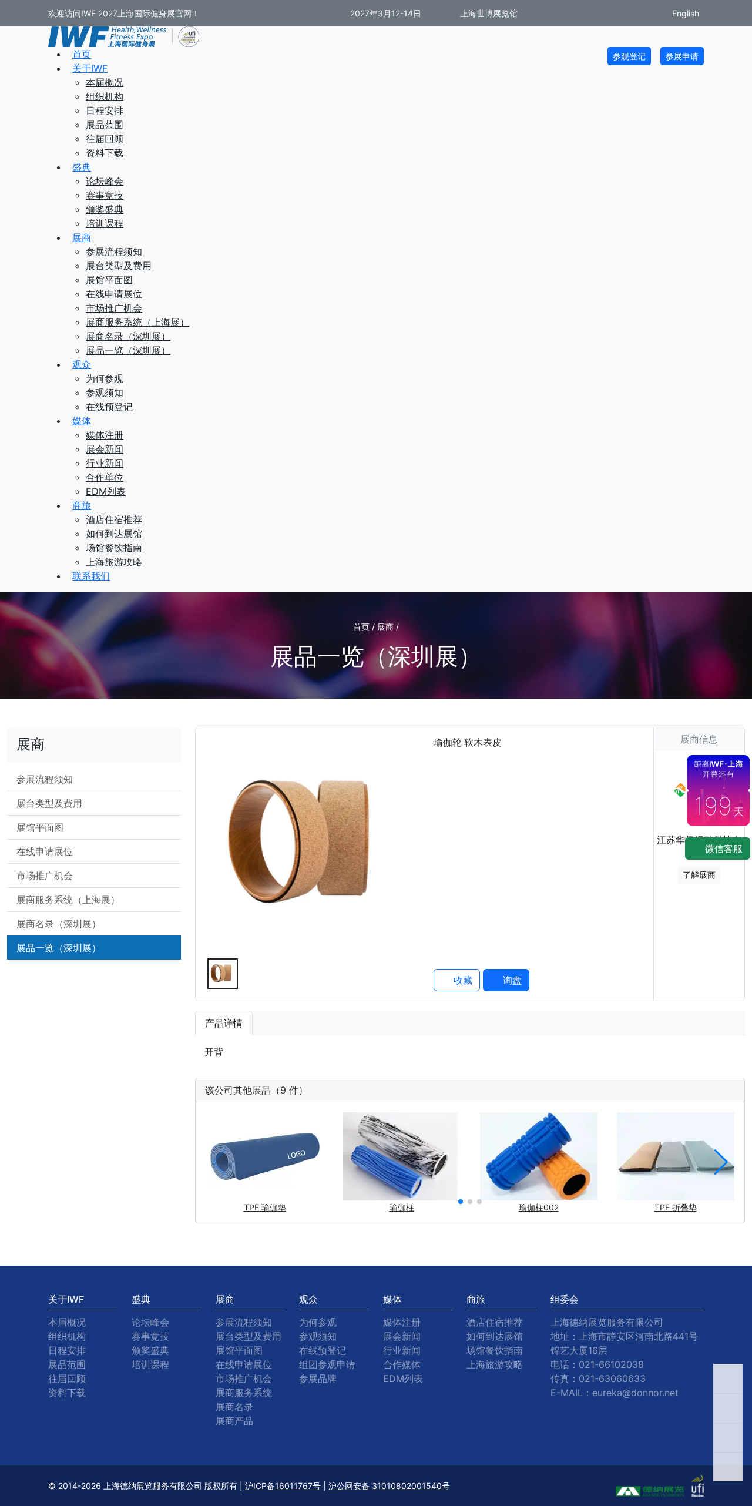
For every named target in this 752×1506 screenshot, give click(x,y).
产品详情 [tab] (224, 1023)
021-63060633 (612, 1378)
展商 (81, 237)
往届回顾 (104, 139)
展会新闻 (104, 449)
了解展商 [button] (699, 875)
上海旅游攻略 (114, 562)
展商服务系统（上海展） (137, 322)
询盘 (511, 980)
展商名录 (234, 1407)
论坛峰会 (104, 181)
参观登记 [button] (629, 56)
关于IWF (90, 68)
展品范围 (104, 124)
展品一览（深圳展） (128, 350)
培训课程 (104, 223)
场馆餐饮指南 (114, 548)
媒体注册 (104, 435)
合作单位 (104, 477)
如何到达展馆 (114, 533)
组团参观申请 (327, 1364)
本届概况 (104, 82)
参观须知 (104, 392)
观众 (81, 364)
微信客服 (722, 848)
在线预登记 (109, 406)
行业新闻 (104, 463)
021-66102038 (611, 1364)
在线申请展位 (114, 294)
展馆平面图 (109, 280)
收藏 (461, 980)
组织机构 (104, 96)
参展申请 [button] (682, 56)
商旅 (81, 505)
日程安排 (104, 110)
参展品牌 (318, 1378)
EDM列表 (106, 491)
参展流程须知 (114, 251)
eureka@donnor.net (635, 1392)
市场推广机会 (114, 308)
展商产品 (234, 1421)
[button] (460, 1201)
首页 (81, 54)
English (684, 13)
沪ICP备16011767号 (283, 1486)
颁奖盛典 (104, 209)
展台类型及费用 (119, 265)
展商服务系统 (244, 1392)
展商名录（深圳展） (128, 336)
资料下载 (104, 153)
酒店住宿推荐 (114, 519)
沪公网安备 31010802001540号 (389, 1486)
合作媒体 (402, 1364)
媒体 (81, 421)
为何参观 (104, 378)
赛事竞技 (104, 195)
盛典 (81, 167)
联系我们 (91, 576)
